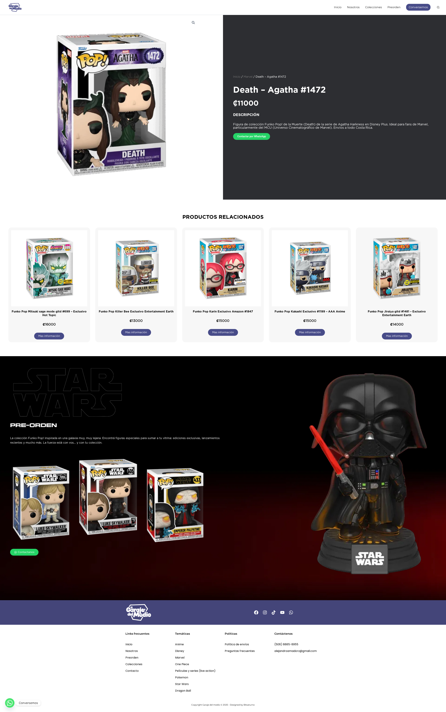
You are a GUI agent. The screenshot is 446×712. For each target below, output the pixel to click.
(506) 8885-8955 (286, 644)
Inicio (236, 76)
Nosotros (131, 651)
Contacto (132, 671)
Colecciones (133, 664)
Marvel (248, 76)
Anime (179, 644)
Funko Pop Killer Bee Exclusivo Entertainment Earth (136, 311)
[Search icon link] (438, 8)
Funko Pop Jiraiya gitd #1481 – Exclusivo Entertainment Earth (397, 313)
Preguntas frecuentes (240, 651)
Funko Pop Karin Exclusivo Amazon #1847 (223, 311)
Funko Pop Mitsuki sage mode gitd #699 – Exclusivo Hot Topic (49, 313)
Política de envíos (237, 644)
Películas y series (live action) (195, 671)
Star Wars (182, 684)
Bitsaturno (249, 704)
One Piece (182, 664)
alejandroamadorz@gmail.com (295, 651)
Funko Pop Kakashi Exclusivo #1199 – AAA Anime (310, 311)
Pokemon (181, 677)
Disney (179, 651)
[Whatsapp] (9, 703)
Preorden (131, 658)
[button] (193, 23)
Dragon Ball (183, 691)
